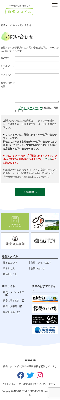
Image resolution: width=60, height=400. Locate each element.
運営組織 (27, 384)
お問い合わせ (38, 268)
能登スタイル (8, 25)
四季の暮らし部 (11, 300)
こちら (48, 159)
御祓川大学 (9, 312)
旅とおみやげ (10, 262)
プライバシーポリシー (30, 107)
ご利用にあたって (11, 384)
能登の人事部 (10, 306)
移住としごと (10, 274)
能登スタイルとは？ (41, 262)
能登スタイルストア (13, 292)
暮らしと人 (9, 268)
